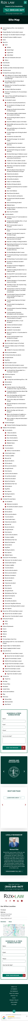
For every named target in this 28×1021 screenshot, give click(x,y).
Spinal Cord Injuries (10, 374)
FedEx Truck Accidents (13, 340)
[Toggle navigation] (25, 2)
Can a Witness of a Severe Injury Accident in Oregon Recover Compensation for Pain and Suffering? (16, 77)
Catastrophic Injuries (10, 562)
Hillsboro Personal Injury (9, 427)
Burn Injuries (8, 491)
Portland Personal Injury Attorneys (12, 73)
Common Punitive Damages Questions (17, 425)
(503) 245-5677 (8, 918)
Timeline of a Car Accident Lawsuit (16, 160)
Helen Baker (10, 55)
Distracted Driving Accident (14, 202)
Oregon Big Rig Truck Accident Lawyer (13, 32)
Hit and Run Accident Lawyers (15, 506)
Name (4, 718)
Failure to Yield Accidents (13, 181)
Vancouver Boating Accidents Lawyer (15, 606)
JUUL (6, 621)
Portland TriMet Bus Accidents (13, 89)
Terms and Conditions (8, 691)
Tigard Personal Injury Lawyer (13, 671)
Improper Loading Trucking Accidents (17, 241)
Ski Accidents (8, 382)
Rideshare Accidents (12, 440)
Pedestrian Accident (10, 478)
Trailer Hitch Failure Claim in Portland (17, 163)
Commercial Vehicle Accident (14, 324)
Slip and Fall (8, 384)
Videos (6, 60)
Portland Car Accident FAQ (14, 136)
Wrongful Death (9, 357)
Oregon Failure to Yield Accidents (11, 645)
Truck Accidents (9, 214)
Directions (3, 921)
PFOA (6, 623)
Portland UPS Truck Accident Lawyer (17, 274)
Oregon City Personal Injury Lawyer (14, 663)
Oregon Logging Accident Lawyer (11, 648)
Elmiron (5, 634)
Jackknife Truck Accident (14, 330)
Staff (6, 45)
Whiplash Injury (11, 205)
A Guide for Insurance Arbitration (16, 350)
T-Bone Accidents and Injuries (15, 196)
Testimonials (6, 65)
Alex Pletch (8, 704)
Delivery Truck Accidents (13, 327)
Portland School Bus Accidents (13, 355)
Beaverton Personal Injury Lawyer (14, 653)
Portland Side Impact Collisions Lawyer (17, 154)
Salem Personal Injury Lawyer (12, 668)
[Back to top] (14, 1011)
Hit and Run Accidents (13, 179)
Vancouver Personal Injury (10, 557)
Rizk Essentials (9, 701)
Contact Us (6, 676)
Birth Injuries (8, 496)
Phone (4, 730)
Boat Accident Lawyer (11, 362)
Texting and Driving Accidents (15, 176)
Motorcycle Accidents (10, 352)
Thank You (7, 679)
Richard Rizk (8, 699)
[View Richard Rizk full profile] (14, 837)
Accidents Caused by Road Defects (16, 102)
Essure (4, 629)
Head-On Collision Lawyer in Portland (16, 121)
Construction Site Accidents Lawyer (14, 365)
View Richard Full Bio (13, 871)
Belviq (4, 636)
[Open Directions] (14, 924)
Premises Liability (9, 455)
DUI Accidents (8, 463)
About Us (5, 42)
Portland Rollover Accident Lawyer (16, 147)
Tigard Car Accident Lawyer (14, 673)
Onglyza (5, 631)
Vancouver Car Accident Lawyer (13, 560)
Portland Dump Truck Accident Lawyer (17, 259)
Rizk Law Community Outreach (13, 57)
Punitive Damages (9, 422)
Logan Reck (10, 52)
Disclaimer (5, 686)
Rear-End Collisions (12, 190)
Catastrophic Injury (10, 453)
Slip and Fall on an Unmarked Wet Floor (17, 407)
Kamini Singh (10, 50)
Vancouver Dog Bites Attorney (13, 603)
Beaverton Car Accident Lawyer (13, 613)
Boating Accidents (10, 494)
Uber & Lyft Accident (12, 211)
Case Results (6, 62)
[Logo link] (11, 2)
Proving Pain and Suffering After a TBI (17, 379)
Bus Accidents (8, 445)
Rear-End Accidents (12, 438)
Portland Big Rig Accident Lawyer (16, 252)
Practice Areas (7, 70)
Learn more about (13, 797)
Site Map (5, 681)
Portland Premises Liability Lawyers (12, 37)
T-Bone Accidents (11, 432)
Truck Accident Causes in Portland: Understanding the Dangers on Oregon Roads (16, 296)
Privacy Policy (6, 684)
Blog (4, 694)
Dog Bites (7, 360)
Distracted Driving (12, 435)
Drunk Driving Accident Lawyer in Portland (16, 367)
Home (4, 39)
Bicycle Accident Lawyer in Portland (14, 343)
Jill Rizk (9, 47)
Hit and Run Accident (10, 476)
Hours (10, 921)
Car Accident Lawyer (10, 100)
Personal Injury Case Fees (9, 639)
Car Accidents (8, 430)
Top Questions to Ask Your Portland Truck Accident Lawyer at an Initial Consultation (16, 290)
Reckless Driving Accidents (14, 184)
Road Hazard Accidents (13, 193)
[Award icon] (14, 767)
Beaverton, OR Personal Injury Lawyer (13, 611)
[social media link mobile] (6, 900)
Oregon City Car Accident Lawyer (15, 666)
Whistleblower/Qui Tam (11, 483)
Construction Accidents (11, 473)
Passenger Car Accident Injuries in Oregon (14, 34)
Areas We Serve (7, 650)
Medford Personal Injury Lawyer (13, 661)
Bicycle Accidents (9, 460)
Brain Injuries (8, 377)
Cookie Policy (6, 689)
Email (4, 724)
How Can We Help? (7, 736)
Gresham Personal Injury (9, 499)
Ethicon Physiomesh (8, 626)
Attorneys (5, 696)
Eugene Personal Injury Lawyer (13, 658)
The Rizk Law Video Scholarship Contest (13, 67)
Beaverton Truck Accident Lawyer (14, 616)
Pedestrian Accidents (12, 174)
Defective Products (8, 618)
